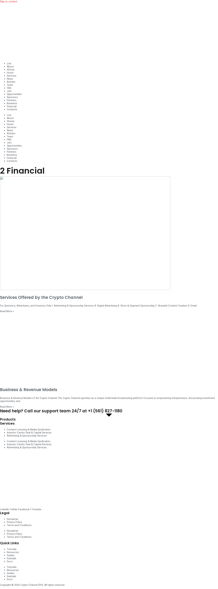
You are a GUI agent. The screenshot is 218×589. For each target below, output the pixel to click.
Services (11, 75)
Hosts (10, 72)
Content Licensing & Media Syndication (28, 429)
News (10, 78)
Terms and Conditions (19, 525)
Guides (10, 555)
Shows (10, 69)
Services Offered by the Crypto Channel (41, 297)
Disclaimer (12, 519)
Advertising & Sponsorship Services (27, 435)
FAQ (9, 88)
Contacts (12, 109)
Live (9, 63)
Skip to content (8, 1)
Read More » (7, 311)
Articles (11, 81)
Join (9, 91)
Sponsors (12, 97)
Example (11, 558)
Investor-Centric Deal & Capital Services (29, 432)
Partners (11, 100)
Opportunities (14, 94)
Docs (10, 561)
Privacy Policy (14, 522)
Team (10, 84)
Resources (13, 552)
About (10, 66)
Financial (12, 106)
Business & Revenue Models (28, 389)
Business (12, 103)
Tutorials (12, 549)
